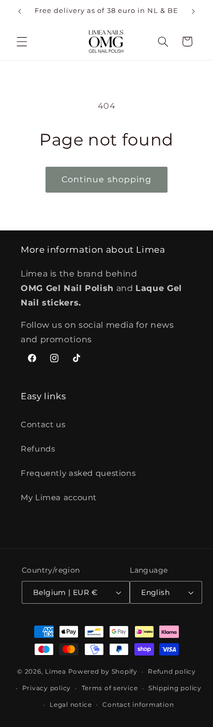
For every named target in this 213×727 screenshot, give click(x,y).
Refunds (38, 449)
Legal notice (71, 704)
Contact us (43, 424)
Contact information (138, 704)
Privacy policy (46, 688)
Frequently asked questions (78, 473)
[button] (22, 41)
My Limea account (59, 497)
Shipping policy (175, 688)
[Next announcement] (193, 11)
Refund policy (172, 671)
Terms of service (110, 688)
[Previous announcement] (19, 11)
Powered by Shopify (103, 671)
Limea (55, 671)
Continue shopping (106, 179)
